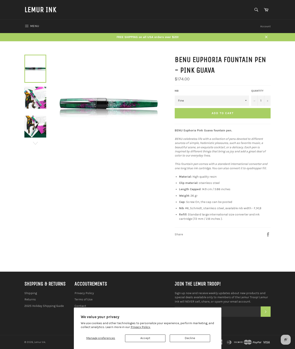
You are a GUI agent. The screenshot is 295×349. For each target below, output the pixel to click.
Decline (190, 338)
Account (265, 26)
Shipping (30, 293)
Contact (80, 306)
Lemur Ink (40, 9)
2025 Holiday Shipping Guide (44, 306)
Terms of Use (83, 299)
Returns (30, 299)
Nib (177, 90)
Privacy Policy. (141, 327)
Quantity (257, 90)
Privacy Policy (84, 293)
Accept (145, 338)
